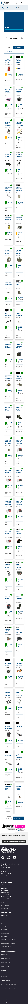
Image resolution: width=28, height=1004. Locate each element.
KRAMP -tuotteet (6, 992)
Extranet (3, 926)
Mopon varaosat (12, 8)
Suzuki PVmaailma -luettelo (9, 940)
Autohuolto (4, 936)
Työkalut (3, 970)
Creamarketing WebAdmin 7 (14, 1002)
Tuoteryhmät (13, 38)
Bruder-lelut (4, 976)
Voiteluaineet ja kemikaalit (8, 988)
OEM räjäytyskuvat (6, 946)
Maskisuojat (4, 955)
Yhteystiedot (4, 915)
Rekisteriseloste (5, 909)
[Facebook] (3, 857)
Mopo (3, 8)
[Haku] (15, 2)
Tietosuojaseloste (6, 912)
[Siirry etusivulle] (5, 2)
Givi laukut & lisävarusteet (8, 984)
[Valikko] (26, 2)
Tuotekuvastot (5, 933)
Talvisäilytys (4, 930)
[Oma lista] (19, 3)
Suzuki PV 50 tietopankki (8, 943)
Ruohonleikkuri (5, 962)
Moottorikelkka (5, 959)
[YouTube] (14, 857)
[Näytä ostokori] (22, 2)
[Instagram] (8, 857)
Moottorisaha (5, 966)
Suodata (10, 47)
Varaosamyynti (5, 919)
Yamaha (20, 8)
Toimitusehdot (5, 905)
